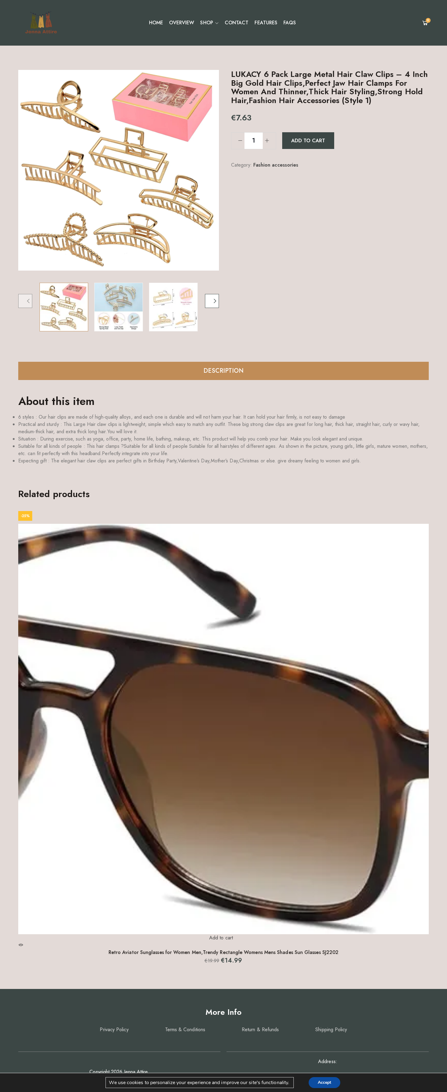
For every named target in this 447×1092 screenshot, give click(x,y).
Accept (324, 1082)
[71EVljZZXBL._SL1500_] (118, 307)
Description (223, 370)
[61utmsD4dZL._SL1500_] (173, 307)
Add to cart (308, 140)
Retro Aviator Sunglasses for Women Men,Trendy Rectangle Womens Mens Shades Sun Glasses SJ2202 (223, 952)
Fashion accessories (276, 164)
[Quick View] (20, 945)
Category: (241, 164)
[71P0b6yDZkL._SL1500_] (63, 307)
